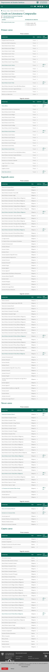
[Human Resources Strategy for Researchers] (46, 656)
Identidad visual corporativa (33, 658)
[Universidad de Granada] (41, 2)
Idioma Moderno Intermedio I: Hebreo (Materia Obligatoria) (13, 212)
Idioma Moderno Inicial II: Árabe (8, 149)
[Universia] (46, 653)
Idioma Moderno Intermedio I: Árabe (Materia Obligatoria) (13, 229)
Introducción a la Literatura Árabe (8, 512)
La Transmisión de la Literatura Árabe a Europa (11, 488)
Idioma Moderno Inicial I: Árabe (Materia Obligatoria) (12, 473)
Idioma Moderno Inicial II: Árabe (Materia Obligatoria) (12, 613)
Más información (25, 666)
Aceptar (4, 668)
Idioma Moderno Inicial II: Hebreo (8, 131)
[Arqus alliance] (9, 661)
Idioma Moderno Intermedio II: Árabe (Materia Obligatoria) (13, 353)
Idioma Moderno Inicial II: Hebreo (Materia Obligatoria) (13, 599)
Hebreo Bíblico (5, 105)
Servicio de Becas (19, 656)
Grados (8, 10)
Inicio (1, 10)
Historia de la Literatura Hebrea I (8, 414)
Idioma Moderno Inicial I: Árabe (8, 82)
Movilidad (30, 656)
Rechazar (12, 668)
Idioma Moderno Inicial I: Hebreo (8, 65)
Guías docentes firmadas (8, 17)
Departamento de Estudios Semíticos (12, 2)
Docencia (4, 10)
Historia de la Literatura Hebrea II (8, 508)
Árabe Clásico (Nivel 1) (6, 171)
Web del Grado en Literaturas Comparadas (13, 16)
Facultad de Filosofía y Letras (8, 22)
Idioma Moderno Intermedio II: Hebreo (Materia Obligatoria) (14, 336)
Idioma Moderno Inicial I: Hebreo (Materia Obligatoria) (12, 456)
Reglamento (18, 658)
